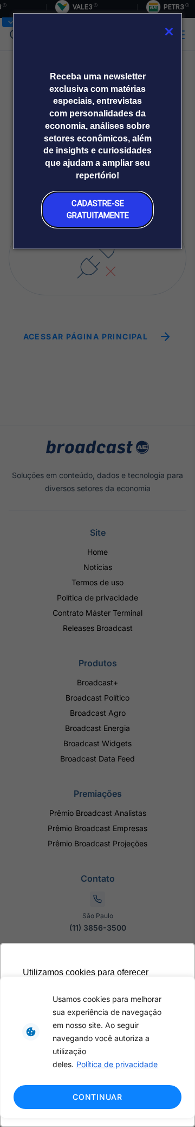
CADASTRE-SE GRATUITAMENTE (98, 209)
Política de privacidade (117, 1064)
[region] (97, 1047)
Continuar (97, 1096)
